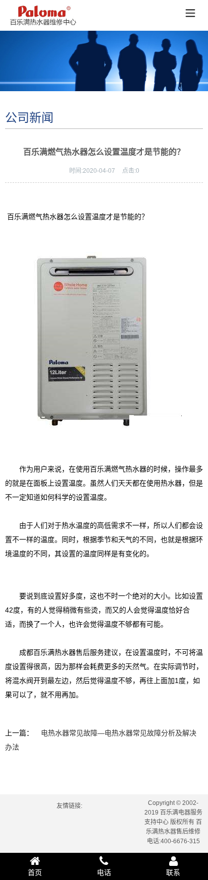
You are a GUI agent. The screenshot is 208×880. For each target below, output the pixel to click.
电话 (104, 872)
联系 (173, 872)
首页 (35, 872)
